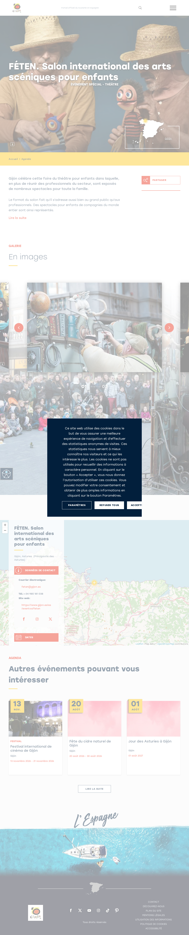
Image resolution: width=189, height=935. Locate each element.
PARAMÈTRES (77, 505)
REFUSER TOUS (109, 505)
